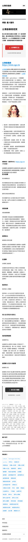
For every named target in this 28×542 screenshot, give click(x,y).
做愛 (14, 407)
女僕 (7, 414)
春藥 (23, 417)
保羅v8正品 (6, 468)
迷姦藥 (18, 427)
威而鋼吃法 (21, 475)
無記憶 (5, 494)
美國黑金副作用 (14, 504)
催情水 (21, 407)
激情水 (3, 424)
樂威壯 (5, 420)
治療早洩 (10, 422)
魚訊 (23, 428)
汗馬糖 (13, 491)
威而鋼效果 (6, 478)
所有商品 (4, 523)
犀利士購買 (6, 501)
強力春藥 (22, 414)
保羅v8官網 (13, 465)
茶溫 (19, 425)
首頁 (3, 519)
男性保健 (13, 501)
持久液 (5, 417)
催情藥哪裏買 (9, 409)
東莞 (21, 419)
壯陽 (11, 412)
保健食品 (5, 465)
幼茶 (18, 414)
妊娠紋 (10, 414)
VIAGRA (8, 406)
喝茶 (5, 412)
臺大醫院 (15, 425)
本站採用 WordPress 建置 (15, 539)
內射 (14, 409)
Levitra (4, 406)
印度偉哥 (10, 411)
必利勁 (3, 415)
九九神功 (20, 406)
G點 (20, 404)
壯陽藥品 (19, 412)
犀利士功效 (15, 498)
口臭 (14, 411)
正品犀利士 (6, 491)
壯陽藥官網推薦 (6, 534)
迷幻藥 (10, 511)
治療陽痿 (15, 422)
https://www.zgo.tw (11, 65)
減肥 (23, 422)
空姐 (3, 425)
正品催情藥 (10, 420)
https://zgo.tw (20, 161)
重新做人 (13, 428)
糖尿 (6, 425)
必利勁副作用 (6, 485)
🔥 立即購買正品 (14, 47)
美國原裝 (10, 425)
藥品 (5, 427)
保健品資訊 (5, 526)
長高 (17, 428)
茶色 (22, 425)
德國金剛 (13, 478)
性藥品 (17, 415)
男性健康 (20, 501)
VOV (13, 406)
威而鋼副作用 (12, 475)
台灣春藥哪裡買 (9, 29)
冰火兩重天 (18, 409)
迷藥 (22, 427)
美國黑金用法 (16, 507)
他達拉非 (16, 462)
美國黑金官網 (6, 507)
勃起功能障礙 (12, 471)
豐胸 (15, 427)
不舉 (16, 406)
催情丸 (17, 407)
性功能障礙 (8, 415)
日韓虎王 (14, 485)
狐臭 (14, 424)
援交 (14, 417)
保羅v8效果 (21, 465)
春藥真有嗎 (11, 419)
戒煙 (21, 415)
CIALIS (16, 404)
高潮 (20, 428)
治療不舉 (20, 420)
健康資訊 (11, 404)
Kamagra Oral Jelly (14, 458)
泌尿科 (19, 422)
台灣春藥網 (6, 63)
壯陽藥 (14, 412)
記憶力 (8, 427)
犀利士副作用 (6, 498)
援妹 (17, 417)
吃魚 (17, 411)
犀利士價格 (17, 494)
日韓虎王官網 (6, 488)
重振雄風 (8, 428)
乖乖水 (10, 462)
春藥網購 (17, 419)
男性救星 (18, 424)
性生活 (13, 415)
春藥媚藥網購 (5, 419)
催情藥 (5, 471)
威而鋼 (14, 414)
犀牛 (11, 424)
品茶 (20, 411)
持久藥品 (10, 417)
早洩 (20, 417)
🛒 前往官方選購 (14, 390)
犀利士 (7, 424)
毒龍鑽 (15, 420)
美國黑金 (5, 504)
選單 (24, 5)
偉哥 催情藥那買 (8, 407)
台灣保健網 (6, 6)
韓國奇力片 (17, 511)
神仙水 (22, 424)
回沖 (8, 412)
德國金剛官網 (6, 481)
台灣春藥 (4, 69)
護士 (12, 427)
